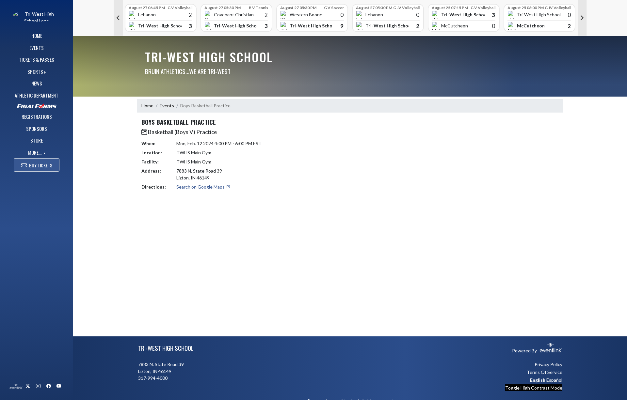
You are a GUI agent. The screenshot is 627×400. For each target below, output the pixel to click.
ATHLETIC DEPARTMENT (36, 95)
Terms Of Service (544, 372)
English (537, 380)
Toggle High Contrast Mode (533, 388)
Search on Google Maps (201, 187)
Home (147, 105)
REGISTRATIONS (37, 116)
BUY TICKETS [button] (40, 165)
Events (167, 105)
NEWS (36, 83)
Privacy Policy (548, 364)
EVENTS (36, 47)
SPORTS (35, 71)
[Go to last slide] (118, 18)
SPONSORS (36, 128)
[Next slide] (582, 18)
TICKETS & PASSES (36, 59)
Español (554, 380)
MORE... (35, 152)
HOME (36, 35)
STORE (36, 140)
